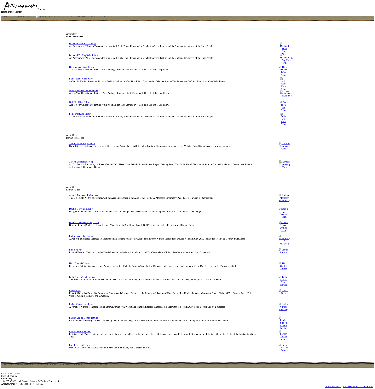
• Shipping (7, 365)
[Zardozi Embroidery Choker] (284, 148)
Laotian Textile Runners (80, 331)
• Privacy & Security (24, 365)
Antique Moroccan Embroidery (83, 195)
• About (93, 17)
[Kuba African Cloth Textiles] (283, 285)
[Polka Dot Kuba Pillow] (283, 124)
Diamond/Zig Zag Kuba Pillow (83, 55)
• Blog (103, 17)
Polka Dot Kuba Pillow (80, 114)
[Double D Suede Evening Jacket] (283, 230)
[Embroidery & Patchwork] (284, 243)
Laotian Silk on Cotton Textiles (83, 318)
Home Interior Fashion (49, 17)
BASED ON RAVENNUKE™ (358, 386)
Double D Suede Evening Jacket (84, 222)
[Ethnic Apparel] (283, 252)
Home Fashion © (333, 386)
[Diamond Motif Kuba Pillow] (284, 54)
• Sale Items (64, 365)
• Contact (77, 365)
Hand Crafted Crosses (79, 263)
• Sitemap (103, 365)
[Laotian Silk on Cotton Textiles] (283, 328)
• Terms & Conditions (46, 365)
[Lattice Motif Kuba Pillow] (283, 89)
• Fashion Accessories (22, 17)
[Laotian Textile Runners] (283, 339)
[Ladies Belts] (283, 293)
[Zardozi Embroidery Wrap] (284, 167)
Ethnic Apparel (76, 249)
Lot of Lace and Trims (79, 345)
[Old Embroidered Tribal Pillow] (286, 95)
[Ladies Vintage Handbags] (283, 309)
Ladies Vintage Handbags (81, 304)
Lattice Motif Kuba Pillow (81, 78)
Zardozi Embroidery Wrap (81, 161)
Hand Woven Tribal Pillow (81, 67)
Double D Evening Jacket (81, 209)
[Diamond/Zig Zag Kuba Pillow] (286, 63)
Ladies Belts (75, 290)
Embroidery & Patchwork (81, 236)
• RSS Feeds (90, 365)
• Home (6, 17)
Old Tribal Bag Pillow (79, 102)
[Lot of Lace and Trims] (283, 350)
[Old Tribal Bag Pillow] (283, 110)
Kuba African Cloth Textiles (82, 277)
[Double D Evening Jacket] (283, 217)
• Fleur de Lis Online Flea (74, 17)
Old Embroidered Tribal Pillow (83, 90)
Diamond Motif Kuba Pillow (82, 43)
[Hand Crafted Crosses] (283, 268)
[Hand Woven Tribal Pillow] (283, 75)
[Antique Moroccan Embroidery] (284, 200)
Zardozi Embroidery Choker (82, 143)
